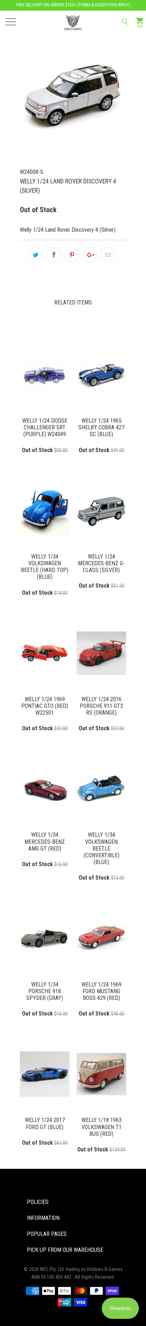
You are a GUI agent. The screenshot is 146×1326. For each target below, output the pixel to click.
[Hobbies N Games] (73, 21)
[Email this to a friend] (108, 254)
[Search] (124, 21)
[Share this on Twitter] (35, 254)
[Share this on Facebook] (53, 254)
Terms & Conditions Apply (103, 4)
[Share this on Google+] (90, 254)
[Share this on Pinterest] (71, 254)
